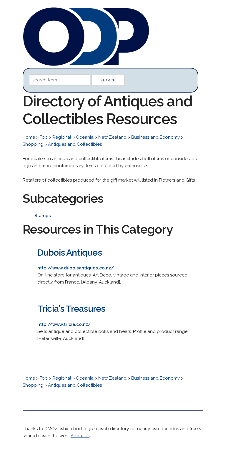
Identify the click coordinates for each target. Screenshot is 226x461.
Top (44, 137)
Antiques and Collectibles (75, 144)
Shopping (33, 144)
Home (29, 137)
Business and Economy (155, 137)
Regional (61, 137)
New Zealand (112, 137)
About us (80, 435)
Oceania (85, 137)
